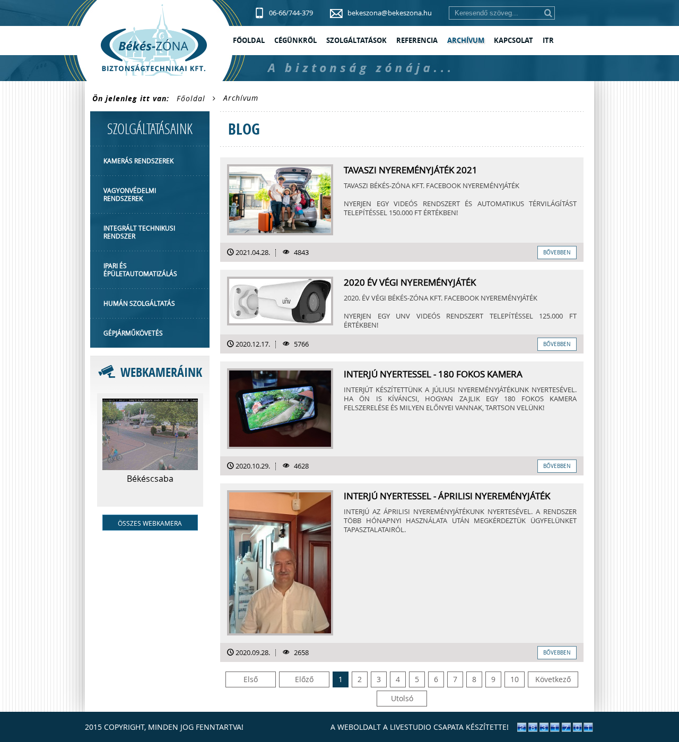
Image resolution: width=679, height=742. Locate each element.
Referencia (417, 40)
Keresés (548, 13)
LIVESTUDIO (410, 727)
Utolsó (402, 698)
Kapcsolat (513, 40)
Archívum (465, 40)
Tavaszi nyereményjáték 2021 (410, 170)
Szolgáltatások (356, 40)
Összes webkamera (150, 523)
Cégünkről (295, 40)
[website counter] (555, 730)
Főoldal (249, 40)
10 (514, 679)
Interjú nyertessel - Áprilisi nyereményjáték (447, 496)
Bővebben (557, 252)
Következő (553, 679)
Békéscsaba (150, 478)
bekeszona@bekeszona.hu (389, 12)
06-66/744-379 (291, 12)
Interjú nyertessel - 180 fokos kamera (433, 374)
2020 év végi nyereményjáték (410, 282)
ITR (548, 40)
